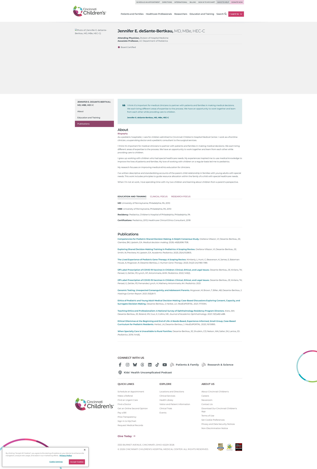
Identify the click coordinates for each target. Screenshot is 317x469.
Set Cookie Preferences (213, 420)
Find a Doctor (124, 404)
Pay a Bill (122, 413)
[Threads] (142, 364)
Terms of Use (207, 415)
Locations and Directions (171, 391)
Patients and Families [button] (132, 14)
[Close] (84, 450)
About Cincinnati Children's (215, 391)
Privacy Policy (66, 456)
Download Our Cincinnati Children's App (219, 410)
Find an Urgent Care (128, 400)
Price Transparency (127, 417)
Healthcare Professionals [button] (159, 14)
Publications (83, 124)
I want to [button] (234, 14)
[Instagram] (127, 364)
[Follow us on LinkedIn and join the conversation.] (149, 364)
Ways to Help (223, 2)
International (180, 2)
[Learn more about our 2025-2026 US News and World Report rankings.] (220, 447)
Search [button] (220, 14)
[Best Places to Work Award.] (229, 447)
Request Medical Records (130, 425)
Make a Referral (125, 396)
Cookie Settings (56, 462)
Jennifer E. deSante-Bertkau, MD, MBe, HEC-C (94, 103)
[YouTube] (164, 364)
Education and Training (88, 118)
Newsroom (206, 400)
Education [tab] (132, 196)
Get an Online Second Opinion (133, 408)
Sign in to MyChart (206, 2)
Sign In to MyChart (127, 421)
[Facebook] (120, 364)
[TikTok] (157, 364)
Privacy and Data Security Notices (218, 424)
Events (162, 413)
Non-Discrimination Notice (214, 428)
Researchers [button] (180, 14)
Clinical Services (167, 396)
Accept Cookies (77, 462)
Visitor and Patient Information (174, 404)
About (80, 111)
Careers (205, 396)
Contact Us (207, 404)
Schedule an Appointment (148, 2)
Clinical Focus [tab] (159, 196)
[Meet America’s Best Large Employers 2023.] (238, 447)
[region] (45, 457)
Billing (193, 2)
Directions (167, 2)
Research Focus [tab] (180, 196)
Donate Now (237, 2)
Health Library (166, 400)
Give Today (125, 436)
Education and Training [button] (202, 14)
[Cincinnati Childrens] (94, 404)
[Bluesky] (134, 364)
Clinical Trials (165, 408)
